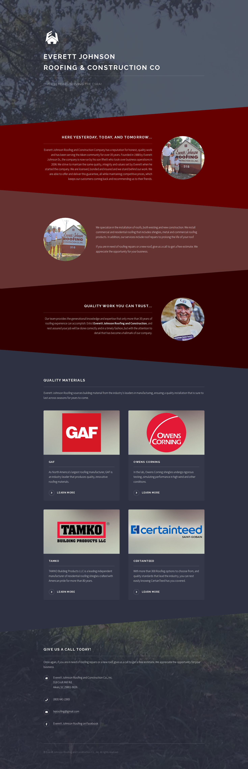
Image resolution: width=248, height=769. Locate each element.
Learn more (66, 492)
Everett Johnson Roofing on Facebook (75, 723)
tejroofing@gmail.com (66, 711)
